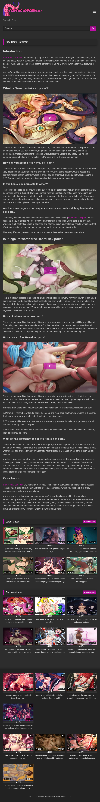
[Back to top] (92, 794)
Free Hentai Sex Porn (13, 58)
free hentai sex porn (77, 218)
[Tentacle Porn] (50, 10)
